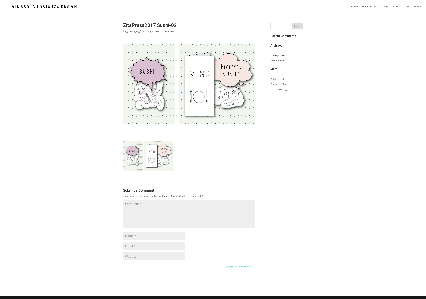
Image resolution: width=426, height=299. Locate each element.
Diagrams (367, 6)
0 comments (169, 31)
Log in (273, 74)
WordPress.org (278, 89)
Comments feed (279, 84)
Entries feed (277, 79)
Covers (384, 6)
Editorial (397, 6)
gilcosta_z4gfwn (135, 31)
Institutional (414, 6)
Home (354, 6)
